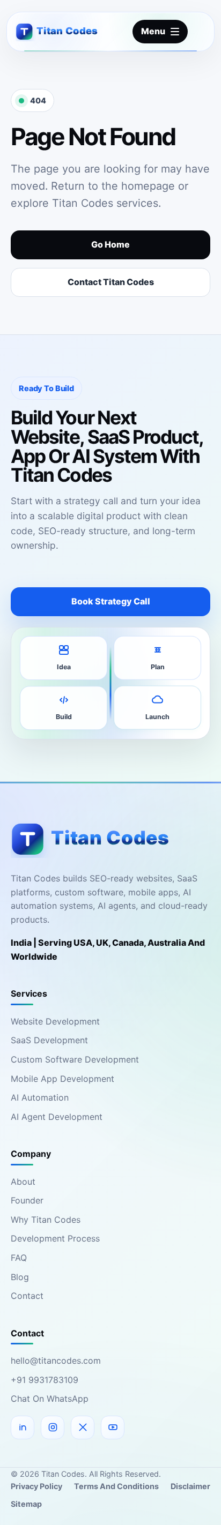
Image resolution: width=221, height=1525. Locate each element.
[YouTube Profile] (112, 1427)
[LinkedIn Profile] (22, 1427)
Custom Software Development (75, 1059)
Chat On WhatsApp (50, 1398)
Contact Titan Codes (111, 281)
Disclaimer (190, 1486)
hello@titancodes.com (56, 1360)
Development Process (55, 1238)
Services (29, 993)
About (23, 1181)
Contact (27, 1295)
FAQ (19, 1257)
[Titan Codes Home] (65, 31)
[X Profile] (82, 1427)
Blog (20, 1277)
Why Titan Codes (45, 1219)
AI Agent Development (56, 1116)
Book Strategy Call (110, 601)
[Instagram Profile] (52, 1427)
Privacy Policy (36, 1486)
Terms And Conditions (116, 1486)
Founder (27, 1200)
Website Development (55, 1021)
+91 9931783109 (44, 1379)
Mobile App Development (62, 1078)
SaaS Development (49, 1040)
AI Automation (40, 1097)
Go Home (110, 244)
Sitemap (26, 1503)
